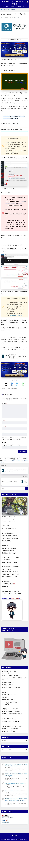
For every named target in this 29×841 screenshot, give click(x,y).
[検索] (26, 488)
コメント (4, 403)
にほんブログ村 (5, 822)
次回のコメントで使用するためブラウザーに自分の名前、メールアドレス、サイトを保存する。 (14, 438)
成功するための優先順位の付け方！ (12, 783)
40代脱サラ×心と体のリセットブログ (14, 2)
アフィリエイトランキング (7, 817)
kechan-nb (16, 765)
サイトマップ (25, 6)
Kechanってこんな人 (9, 6)
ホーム (2, 6)
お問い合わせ (18, 6)
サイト (3, 432)
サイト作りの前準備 (12, 388)
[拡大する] (26, 162)
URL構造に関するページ (16, 315)
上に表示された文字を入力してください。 (12, 445)
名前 (3, 420)
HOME (15, 835)
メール (4, 426)
